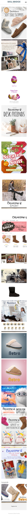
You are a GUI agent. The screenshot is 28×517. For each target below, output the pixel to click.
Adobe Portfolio (16, 513)
